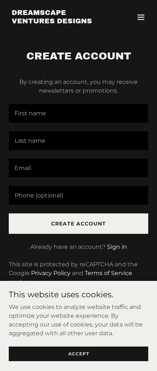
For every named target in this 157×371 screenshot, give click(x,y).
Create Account (78, 223)
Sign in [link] (117, 246)
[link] (57, 21)
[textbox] (78, 113)
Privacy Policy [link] (50, 273)
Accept (78, 353)
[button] (141, 17)
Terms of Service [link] (108, 273)
